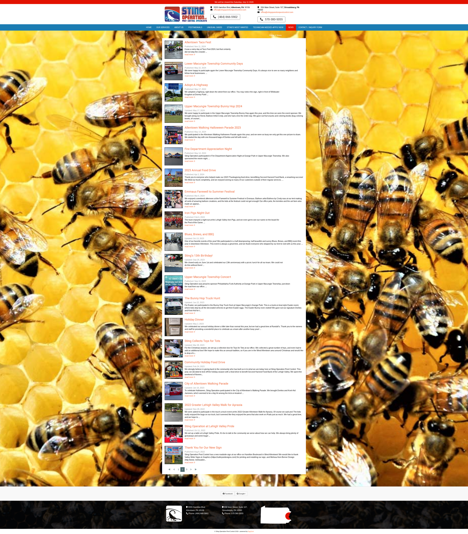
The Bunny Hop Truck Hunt (202, 298)
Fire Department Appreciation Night (208, 149)
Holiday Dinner (194, 319)
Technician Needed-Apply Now (268, 27)
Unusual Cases (214, 27)
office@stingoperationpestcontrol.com (230, 10)
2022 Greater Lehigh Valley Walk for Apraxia (213, 405)
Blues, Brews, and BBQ (199, 234)
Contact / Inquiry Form (310, 27)
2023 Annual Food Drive (200, 170)
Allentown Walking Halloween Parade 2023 (213, 127)
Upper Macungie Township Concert (208, 277)
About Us (178, 27)
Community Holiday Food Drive (205, 362)
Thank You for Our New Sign (203, 447)
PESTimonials (195, 27)
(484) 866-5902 (227, 17)
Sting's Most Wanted (237, 27)
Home (148, 27)
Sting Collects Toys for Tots (202, 341)
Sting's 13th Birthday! (199, 255)
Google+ (241, 494)
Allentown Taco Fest (198, 42)
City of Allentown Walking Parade (206, 383)
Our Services (163, 27)
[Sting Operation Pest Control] (185, 22)
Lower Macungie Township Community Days (214, 63)
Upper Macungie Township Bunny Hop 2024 (213, 106)
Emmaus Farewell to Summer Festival (210, 191)
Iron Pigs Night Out (197, 213)
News (291, 27)
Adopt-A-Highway (196, 85)
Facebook (228, 494)
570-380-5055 (273, 19)
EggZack (251, 531)
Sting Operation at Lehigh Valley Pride (209, 426)
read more (189, 55)
